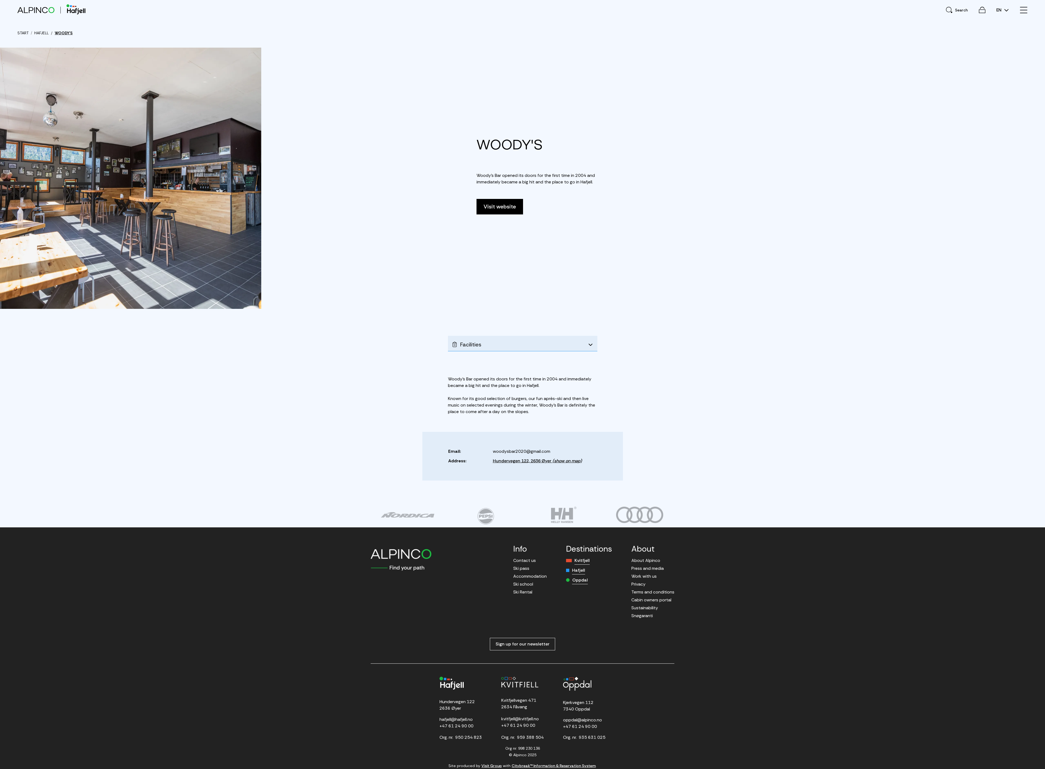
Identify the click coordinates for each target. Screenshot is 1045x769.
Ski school (523, 584)
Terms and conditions (652, 592)
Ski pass (521, 568)
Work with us (644, 576)
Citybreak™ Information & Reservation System (554, 765)
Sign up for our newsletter (522, 644)
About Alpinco (645, 560)
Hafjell (578, 570)
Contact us (524, 560)
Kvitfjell (582, 560)
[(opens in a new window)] (407, 515)
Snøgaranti (642, 616)
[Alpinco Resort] (35, 10)
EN (999, 10)
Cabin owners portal (651, 600)
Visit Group (491, 765)
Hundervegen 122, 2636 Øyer (537, 461)
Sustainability (644, 608)
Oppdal (580, 580)
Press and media (647, 568)
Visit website (500, 206)
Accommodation (530, 576)
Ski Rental (522, 592)
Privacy (638, 584)
